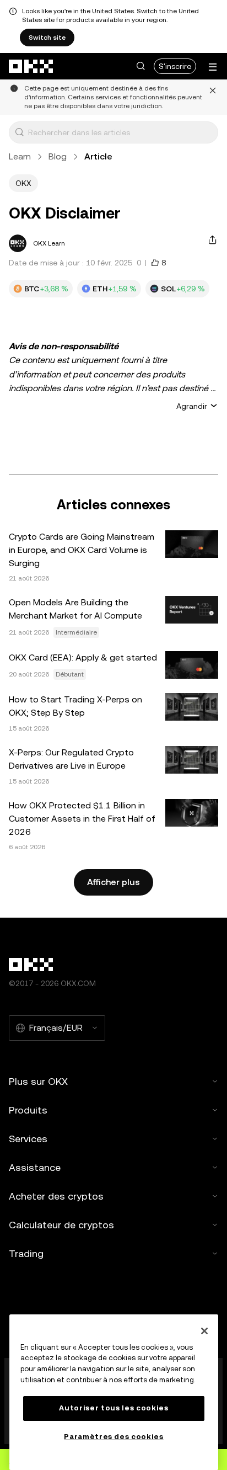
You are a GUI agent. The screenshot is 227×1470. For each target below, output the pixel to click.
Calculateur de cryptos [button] (61, 1225)
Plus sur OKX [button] (38, 1081)
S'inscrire (175, 66)
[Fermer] (204, 1331)
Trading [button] (26, 1253)
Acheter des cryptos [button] (56, 1196)
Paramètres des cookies (113, 1436)
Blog (57, 156)
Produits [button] (28, 1110)
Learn (20, 156)
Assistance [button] (35, 1167)
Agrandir (191, 406)
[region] (113, 1392)
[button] (140, 66)
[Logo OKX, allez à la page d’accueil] (31, 66)
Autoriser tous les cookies (113, 1408)
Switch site (47, 37)
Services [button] (28, 1138)
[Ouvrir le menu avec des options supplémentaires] (212, 67)
